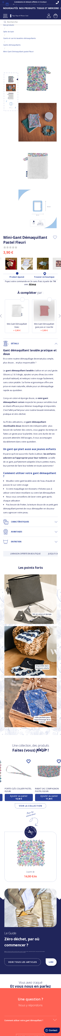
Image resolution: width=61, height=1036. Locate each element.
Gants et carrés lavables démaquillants (19, 38)
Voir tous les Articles (22, 962)
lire (51, 962)
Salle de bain (8, 31)
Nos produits (8, 25)
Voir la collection (30, 806)
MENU (5, 17)
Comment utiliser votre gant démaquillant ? (23, 1020)
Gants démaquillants (11, 45)
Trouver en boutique (44, 277)
